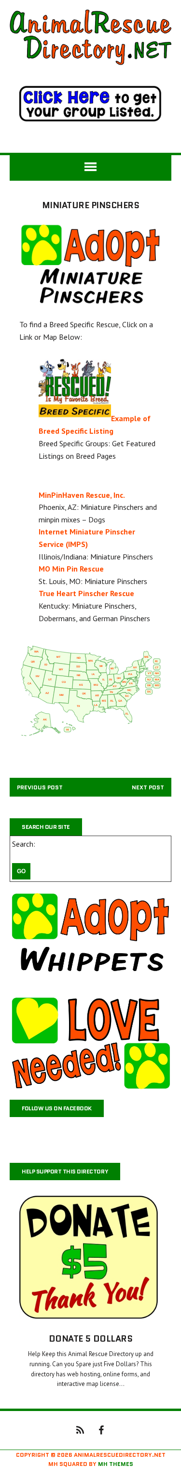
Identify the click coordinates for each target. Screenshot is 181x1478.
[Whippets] (90, 939)
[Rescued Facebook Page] (101, 1429)
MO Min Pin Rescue (71, 568)
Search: (23, 844)
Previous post (40, 787)
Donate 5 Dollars (90, 1338)
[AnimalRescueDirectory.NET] (90, 37)
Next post (148, 787)
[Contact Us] (80, 1429)
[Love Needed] (90, 1043)
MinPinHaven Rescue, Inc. (82, 495)
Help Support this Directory (65, 1171)
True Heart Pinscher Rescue (86, 593)
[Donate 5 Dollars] (90, 1317)
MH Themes (115, 1464)
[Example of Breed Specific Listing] (75, 419)
